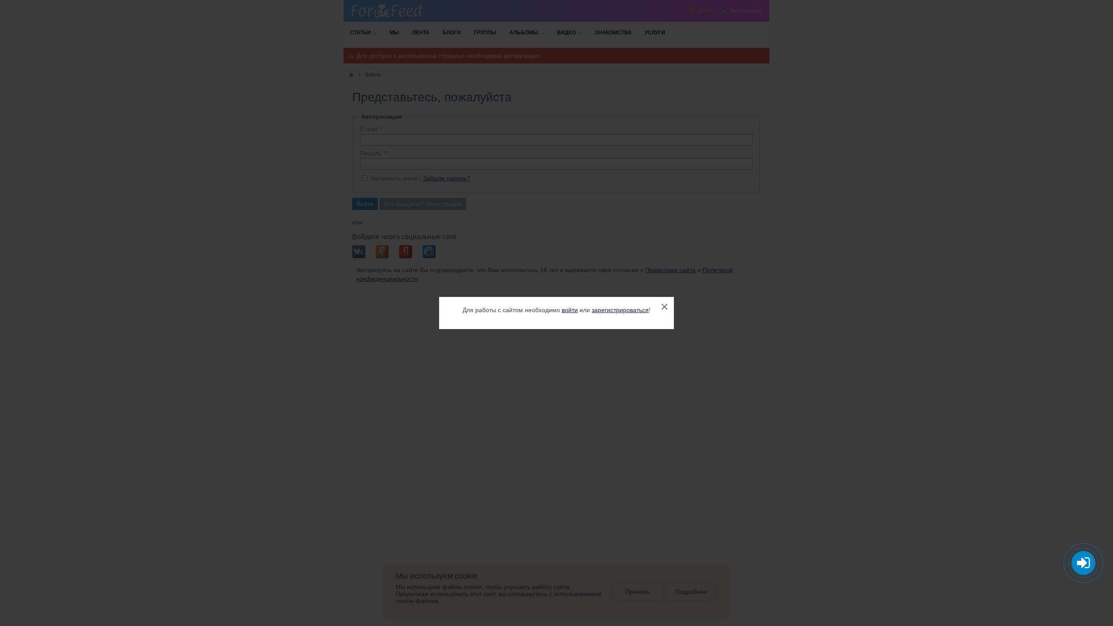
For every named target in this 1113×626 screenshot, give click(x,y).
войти (570, 309)
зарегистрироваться (620, 309)
